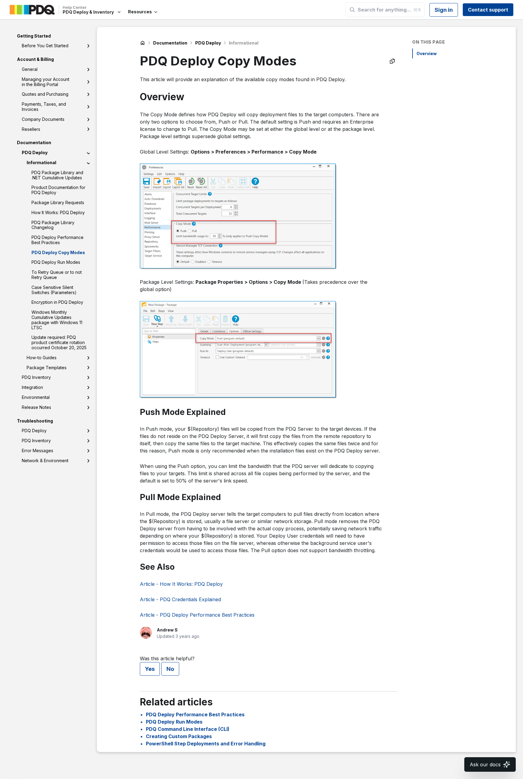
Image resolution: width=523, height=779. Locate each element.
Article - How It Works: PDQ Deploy (181, 584)
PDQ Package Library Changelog (52, 225)
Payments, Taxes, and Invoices (44, 107)
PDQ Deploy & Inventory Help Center (142, 43)
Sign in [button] (444, 10)
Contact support (488, 10)
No (170, 669)
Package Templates (47, 367)
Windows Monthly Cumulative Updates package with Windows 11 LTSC (56, 320)
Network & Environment (45, 460)
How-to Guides (42, 357)
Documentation (170, 42)
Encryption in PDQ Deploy (57, 302)
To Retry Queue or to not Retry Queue (56, 275)
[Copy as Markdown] (392, 61)
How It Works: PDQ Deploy (58, 212)
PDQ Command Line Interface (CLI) (187, 729)
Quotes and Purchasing (45, 94)
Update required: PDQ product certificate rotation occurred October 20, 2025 (59, 342)
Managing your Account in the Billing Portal (45, 82)
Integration (32, 387)
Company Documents (43, 119)
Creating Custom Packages (179, 736)
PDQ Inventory (36, 377)
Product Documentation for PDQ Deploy (58, 190)
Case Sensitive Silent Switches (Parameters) (54, 290)
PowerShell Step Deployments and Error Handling (205, 744)
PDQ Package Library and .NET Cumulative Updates (57, 175)
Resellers (31, 129)
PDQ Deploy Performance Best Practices (57, 240)
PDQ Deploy (35, 152)
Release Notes (36, 407)
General (30, 69)
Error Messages (37, 450)
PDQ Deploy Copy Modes (58, 252)
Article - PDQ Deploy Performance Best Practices (197, 615)
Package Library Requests (57, 202)
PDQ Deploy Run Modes (55, 262)
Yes (150, 669)
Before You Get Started (45, 45)
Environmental (36, 397)
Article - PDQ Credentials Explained (180, 599)
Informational (41, 162)
